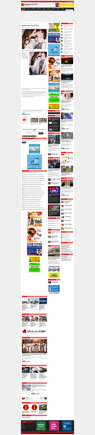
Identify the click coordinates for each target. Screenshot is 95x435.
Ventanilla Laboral (64, 254)
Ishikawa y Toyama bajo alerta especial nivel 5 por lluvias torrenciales (31, 199)
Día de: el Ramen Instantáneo (52, 223)
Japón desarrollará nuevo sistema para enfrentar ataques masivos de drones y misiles (33, 178)
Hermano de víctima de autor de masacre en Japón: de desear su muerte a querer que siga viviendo (34, 123)
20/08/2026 (63, 142)
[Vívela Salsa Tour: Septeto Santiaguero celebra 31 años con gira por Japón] (34, 346)
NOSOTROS (23, 1)
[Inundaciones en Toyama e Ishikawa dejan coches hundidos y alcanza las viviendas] (50, 119)
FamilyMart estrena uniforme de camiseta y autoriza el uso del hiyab (31, 205)
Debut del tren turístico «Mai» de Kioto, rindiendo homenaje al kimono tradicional (54, 258)
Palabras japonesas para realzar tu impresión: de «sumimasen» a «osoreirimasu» (68, 202)
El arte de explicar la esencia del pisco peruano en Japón (66, 188)
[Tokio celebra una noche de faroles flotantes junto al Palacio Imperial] (67, 76)
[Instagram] (69, 1)
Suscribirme (24, 142)
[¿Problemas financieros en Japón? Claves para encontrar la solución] (34, 319)
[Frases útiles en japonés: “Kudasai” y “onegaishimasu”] (62, 225)
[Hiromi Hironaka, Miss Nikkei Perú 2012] (43, 120)
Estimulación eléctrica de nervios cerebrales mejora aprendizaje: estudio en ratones (38, 386)
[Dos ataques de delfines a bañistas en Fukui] (34, 407)
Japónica (58, 8)
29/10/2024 (53, 233)
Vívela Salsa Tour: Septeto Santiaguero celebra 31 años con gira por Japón (34, 355)
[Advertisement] (47, 16)
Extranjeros (33, 8)
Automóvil (48, 8)
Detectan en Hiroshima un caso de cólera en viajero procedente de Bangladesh (67, 140)
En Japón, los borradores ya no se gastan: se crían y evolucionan (67, 162)
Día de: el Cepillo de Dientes (51, 225)
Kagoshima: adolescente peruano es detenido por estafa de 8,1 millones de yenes (33, 176)
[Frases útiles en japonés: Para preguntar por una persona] (62, 206)
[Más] (22, 359)
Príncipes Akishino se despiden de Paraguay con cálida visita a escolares (54, 170)
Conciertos (29, 356)
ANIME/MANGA (24, 296)
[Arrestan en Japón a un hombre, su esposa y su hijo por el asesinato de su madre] (26, 407)
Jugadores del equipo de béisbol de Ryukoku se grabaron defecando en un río (68, 29)
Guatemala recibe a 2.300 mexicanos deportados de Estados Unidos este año (55, 154)
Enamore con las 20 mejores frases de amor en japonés (68, 209)
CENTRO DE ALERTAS (51, 115)
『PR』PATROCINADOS (25, 314)
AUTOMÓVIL (24, 365)
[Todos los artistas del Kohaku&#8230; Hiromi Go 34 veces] (26, 120)
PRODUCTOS (63, 152)
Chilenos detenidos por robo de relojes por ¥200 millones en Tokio (30, 172)
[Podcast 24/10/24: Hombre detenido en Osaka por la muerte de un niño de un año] (49, 242)
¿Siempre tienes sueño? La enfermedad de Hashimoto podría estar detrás (66, 101)
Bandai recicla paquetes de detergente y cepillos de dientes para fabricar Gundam (33, 184)
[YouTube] (73, 1)
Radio (67, 8)
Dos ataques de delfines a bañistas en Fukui (34, 411)
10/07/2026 (41, 310)
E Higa (27, 27)
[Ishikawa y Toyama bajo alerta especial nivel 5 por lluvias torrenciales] (50, 126)
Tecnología (53, 8)
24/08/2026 (32, 378)
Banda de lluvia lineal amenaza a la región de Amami (55, 129)
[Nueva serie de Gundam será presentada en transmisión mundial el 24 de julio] (43, 301)
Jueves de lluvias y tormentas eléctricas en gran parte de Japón (30, 203)
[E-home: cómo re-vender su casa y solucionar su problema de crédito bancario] (26, 319)
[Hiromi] (34, 48)
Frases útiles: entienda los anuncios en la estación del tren (68, 213)
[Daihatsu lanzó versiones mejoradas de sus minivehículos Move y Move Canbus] (43, 370)
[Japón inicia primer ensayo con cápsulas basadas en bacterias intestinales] (67, 115)
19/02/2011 (24, 27)
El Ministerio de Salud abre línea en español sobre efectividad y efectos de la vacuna (67, 251)
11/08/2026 (32, 308)
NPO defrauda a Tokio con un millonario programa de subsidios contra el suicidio (33, 207)
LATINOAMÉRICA (51, 133)
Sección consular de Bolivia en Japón (66, 240)
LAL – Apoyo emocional (52, 279)
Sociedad (31, 380)
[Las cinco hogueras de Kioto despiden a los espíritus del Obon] (67, 60)
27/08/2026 (23, 181)
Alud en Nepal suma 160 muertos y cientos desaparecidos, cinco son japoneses (32, 195)
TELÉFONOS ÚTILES (64, 242)
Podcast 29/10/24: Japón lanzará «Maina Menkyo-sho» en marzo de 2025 (56, 232)
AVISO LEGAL (34, 1)
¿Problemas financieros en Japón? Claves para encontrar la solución (34, 324)
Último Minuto (24, 8)
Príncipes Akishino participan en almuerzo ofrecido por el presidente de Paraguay (55, 183)
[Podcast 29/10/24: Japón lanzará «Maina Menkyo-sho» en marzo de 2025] (49, 232)
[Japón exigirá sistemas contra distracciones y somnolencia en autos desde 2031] (34, 370)
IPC (26, 310)
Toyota (25, 379)
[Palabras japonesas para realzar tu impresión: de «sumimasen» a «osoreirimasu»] (62, 202)
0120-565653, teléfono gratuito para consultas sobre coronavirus (66, 246)
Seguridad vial (34, 379)
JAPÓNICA (26, 23)
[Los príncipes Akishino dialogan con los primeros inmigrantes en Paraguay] (49, 180)
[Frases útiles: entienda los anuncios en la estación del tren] (62, 213)
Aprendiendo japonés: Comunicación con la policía (68, 216)
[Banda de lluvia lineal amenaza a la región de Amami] (50, 130)
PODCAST (50, 229)
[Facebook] (67, 1)
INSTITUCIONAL (38, 1)
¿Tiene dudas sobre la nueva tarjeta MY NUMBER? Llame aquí (66, 248)
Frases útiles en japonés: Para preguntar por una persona (69, 205)
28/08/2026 (23, 173)
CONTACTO (26, 1)
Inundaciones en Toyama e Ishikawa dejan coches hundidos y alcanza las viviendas (55, 119)
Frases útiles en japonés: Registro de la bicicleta (68, 220)
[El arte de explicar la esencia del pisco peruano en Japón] (67, 183)
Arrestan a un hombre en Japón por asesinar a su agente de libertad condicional (42, 412)
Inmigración (39, 8)
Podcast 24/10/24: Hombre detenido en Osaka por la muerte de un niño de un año (55, 242)
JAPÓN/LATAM (50, 157)
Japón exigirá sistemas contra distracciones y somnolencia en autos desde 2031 (33, 375)
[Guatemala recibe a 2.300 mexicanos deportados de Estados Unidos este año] (49, 154)
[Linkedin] (70, 1)
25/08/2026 (63, 103)
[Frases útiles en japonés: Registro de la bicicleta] (62, 221)
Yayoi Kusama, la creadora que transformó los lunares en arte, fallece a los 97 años (33, 180)
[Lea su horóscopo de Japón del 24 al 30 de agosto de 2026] (54, 190)
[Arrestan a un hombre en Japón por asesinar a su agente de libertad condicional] (43, 407)
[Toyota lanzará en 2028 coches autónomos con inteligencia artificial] (26, 370)
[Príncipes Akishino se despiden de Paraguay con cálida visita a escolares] (54, 163)
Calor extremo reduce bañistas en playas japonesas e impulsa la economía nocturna (68, 35)
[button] (34, 39)
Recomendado (34, 356)
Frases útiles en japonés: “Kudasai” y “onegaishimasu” (68, 224)
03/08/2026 (41, 378)
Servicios (43, 8)
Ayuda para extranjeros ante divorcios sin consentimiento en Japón (66, 258)
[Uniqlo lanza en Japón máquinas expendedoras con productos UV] (67, 169)
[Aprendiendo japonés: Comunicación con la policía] (62, 217)
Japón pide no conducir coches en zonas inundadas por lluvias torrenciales (32, 197)
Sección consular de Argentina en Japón (67, 239)
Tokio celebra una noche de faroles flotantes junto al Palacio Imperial (66, 82)
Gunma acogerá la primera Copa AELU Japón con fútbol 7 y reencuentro (31, 201)
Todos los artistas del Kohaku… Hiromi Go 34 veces (25, 123)
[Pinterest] (72, 1)
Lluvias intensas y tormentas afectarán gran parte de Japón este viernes (32, 182)
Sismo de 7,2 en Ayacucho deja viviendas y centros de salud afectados (53, 145)
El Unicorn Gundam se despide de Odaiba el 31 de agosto (34, 306)
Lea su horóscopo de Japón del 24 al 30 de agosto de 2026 (54, 194)
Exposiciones (30, 27)
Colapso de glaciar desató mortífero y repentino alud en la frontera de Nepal (32, 174)
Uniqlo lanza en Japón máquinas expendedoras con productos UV (66, 174)
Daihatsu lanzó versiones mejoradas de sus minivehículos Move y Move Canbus (43, 375)
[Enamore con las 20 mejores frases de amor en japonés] (62, 210)
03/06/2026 (63, 189)
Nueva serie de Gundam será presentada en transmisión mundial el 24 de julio (42, 307)
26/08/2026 (23, 204)
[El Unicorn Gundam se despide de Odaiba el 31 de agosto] (34, 301)
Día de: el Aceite (50, 227)
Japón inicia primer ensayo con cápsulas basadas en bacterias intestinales (67, 121)
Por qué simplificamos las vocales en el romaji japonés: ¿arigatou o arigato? (66, 260)
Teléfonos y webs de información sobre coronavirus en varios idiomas (66, 244)
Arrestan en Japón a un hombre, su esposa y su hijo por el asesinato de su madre (26, 412)
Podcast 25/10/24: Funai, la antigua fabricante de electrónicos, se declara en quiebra (55, 237)
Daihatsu (43, 379)
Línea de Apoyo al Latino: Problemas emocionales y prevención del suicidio (55, 282)
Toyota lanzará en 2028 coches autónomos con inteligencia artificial (31, 186)
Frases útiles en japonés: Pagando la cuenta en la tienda (69, 228)
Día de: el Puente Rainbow (51, 221)
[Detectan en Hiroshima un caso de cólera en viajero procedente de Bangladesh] (67, 135)
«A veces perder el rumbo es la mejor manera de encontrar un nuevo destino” (54, 213)
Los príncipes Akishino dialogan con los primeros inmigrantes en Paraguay (56, 179)
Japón (28, 8)
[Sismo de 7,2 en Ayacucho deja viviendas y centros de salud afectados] (54, 139)
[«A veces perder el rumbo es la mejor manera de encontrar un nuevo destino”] (54, 208)
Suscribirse (40, 133)
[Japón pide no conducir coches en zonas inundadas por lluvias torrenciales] (50, 123)
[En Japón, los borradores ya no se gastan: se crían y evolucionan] (67, 157)
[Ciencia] (26, 388)
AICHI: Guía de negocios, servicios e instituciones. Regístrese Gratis (65, 250)
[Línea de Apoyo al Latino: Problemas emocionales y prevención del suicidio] (49, 282)
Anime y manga (35, 309)
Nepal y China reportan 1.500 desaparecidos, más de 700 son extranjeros (68, 52)
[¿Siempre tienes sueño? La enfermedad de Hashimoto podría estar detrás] (67, 96)
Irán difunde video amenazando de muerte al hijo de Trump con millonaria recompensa (33, 209)
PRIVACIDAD (30, 1)
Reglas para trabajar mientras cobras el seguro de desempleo (66, 256)
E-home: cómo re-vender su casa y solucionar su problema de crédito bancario (26, 324)
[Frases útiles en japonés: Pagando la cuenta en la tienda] (62, 228)
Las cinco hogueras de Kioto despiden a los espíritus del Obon (66, 66)
